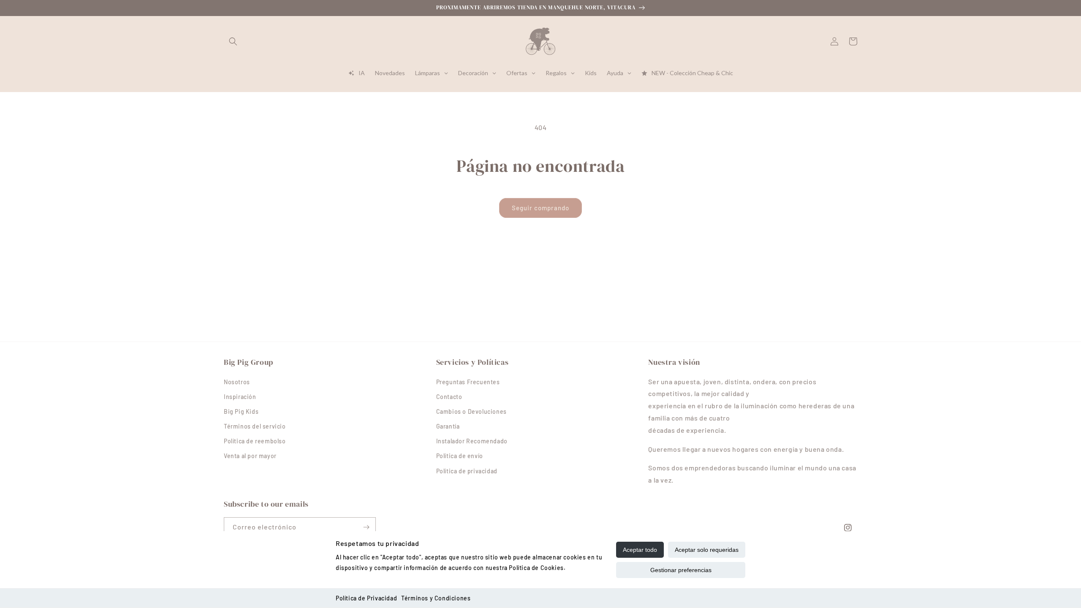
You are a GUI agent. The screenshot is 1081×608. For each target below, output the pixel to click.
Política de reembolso (255, 441)
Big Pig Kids (241, 411)
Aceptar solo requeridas (707, 549)
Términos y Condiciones (435, 598)
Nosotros (237, 381)
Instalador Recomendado (472, 441)
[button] (233, 41)
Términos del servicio (255, 426)
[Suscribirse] (366, 527)
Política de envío (459, 455)
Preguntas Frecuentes (468, 381)
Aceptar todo (640, 549)
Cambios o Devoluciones (471, 411)
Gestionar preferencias (681, 570)
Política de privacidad (466, 471)
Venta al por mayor (250, 455)
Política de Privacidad (366, 598)
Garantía (448, 426)
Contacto (449, 396)
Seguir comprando (540, 208)
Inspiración (240, 396)
